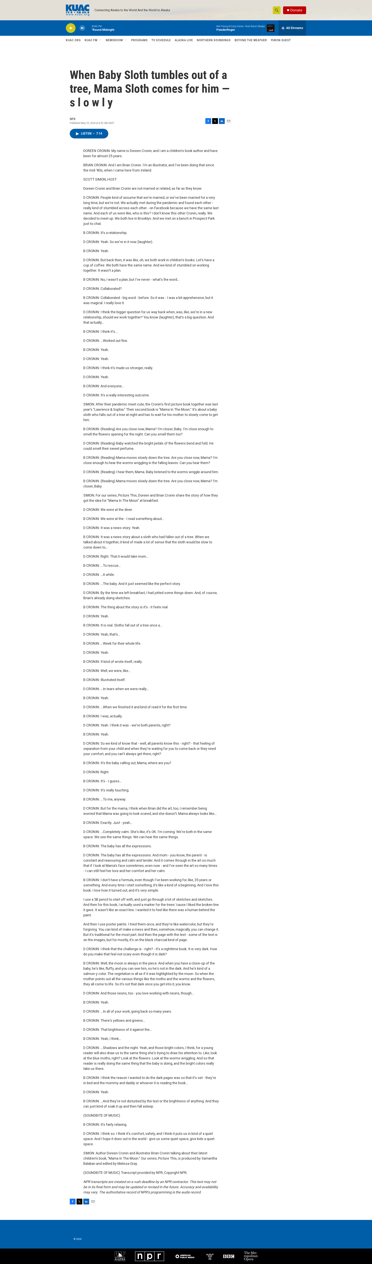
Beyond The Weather (251, 40)
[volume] (82, 28)
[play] (71, 28)
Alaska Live (184, 40)
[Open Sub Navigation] (100, 40)
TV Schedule (161, 40)
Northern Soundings (214, 40)
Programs (139, 40)
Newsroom (114, 40)
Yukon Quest (281, 40)
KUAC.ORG (73, 40)
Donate (296, 10)
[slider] (88, 28)
